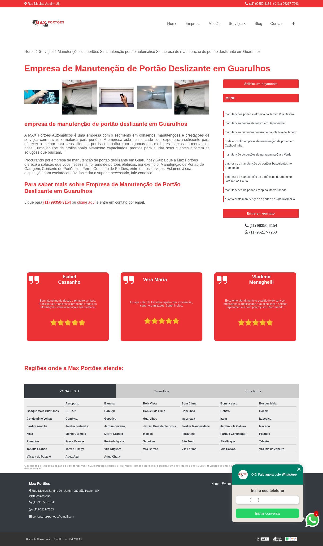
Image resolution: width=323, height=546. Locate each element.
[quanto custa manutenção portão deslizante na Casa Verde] (192, 97)
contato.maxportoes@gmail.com (53, 516)
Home (172, 24)
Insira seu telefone (267, 491)
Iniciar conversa (267, 513)
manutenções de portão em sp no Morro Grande (256, 190)
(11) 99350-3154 (259, 3)
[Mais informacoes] (293, 23)
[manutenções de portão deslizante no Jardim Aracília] (117, 97)
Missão (215, 24)
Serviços (236, 24)
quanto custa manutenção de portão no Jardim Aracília (260, 199)
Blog (258, 24)
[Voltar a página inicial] (48, 23)
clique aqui (86, 202)
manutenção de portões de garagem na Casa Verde (258, 154)
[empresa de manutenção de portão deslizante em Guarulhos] (79, 97)
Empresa (193, 24)
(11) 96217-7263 (287, 3)
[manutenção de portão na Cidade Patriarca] (154, 97)
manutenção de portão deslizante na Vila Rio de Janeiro (261, 132)
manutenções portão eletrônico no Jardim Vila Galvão (259, 114)
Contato (277, 24)
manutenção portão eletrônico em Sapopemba (255, 123)
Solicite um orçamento (261, 84)
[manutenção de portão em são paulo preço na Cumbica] (42, 97)
